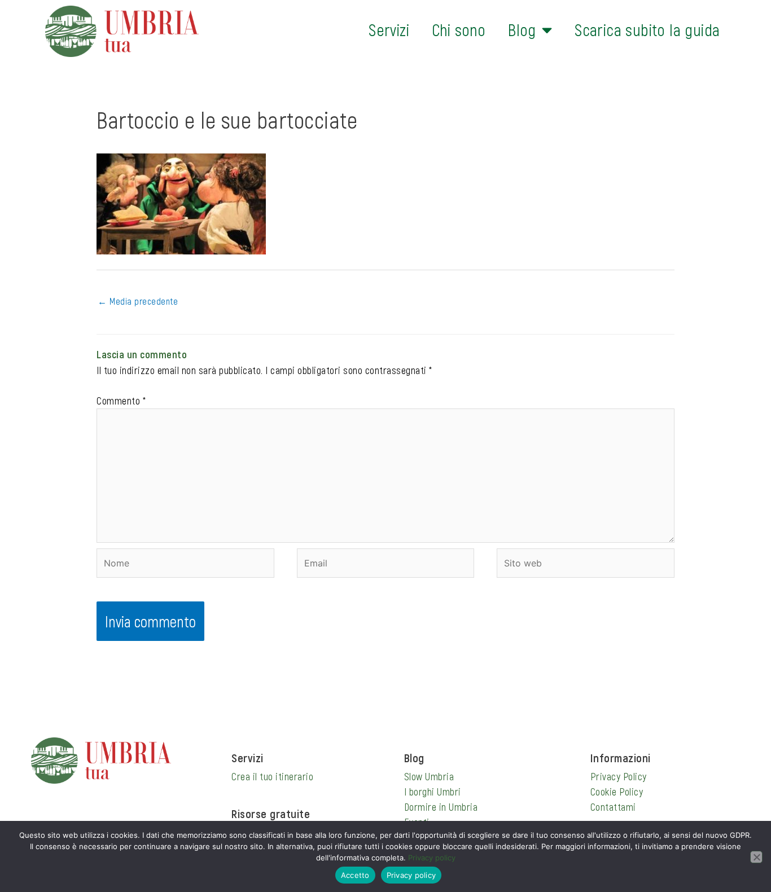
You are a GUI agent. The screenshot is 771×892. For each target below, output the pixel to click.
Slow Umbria (429, 776)
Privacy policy (431, 857)
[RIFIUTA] (756, 857)
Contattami (613, 807)
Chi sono (458, 29)
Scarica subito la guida (647, 29)
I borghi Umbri (432, 791)
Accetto (355, 875)
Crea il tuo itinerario (272, 776)
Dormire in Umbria (441, 807)
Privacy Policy (618, 776)
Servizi (389, 29)
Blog (522, 29)
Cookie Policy (616, 791)
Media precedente (138, 301)
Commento (121, 400)
